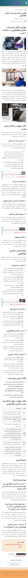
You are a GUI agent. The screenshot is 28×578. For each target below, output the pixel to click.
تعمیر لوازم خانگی (18, 9)
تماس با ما (11, 575)
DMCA (15, 575)
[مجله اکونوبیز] (14, 3)
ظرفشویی (12, 554)
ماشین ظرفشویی (20, 556)
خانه (24, 9)
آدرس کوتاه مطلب (14, 564)
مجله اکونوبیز (21, 575)
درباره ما (6, 575)
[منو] (26, 3)
